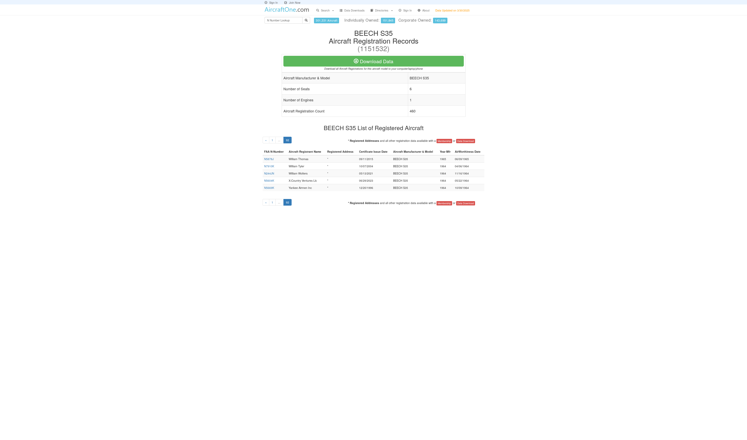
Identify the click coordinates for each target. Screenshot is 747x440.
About (426, 10)
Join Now (294, 2)
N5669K (269, 188)
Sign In (273, 2)
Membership (444, 141)
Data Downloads (354, 10)
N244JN (269, 173)
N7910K (269, 166)
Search (325, 10)
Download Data (376, 61)
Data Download (465, 141)
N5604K (269, 180)
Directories (381, 10)
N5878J (269, 159)
